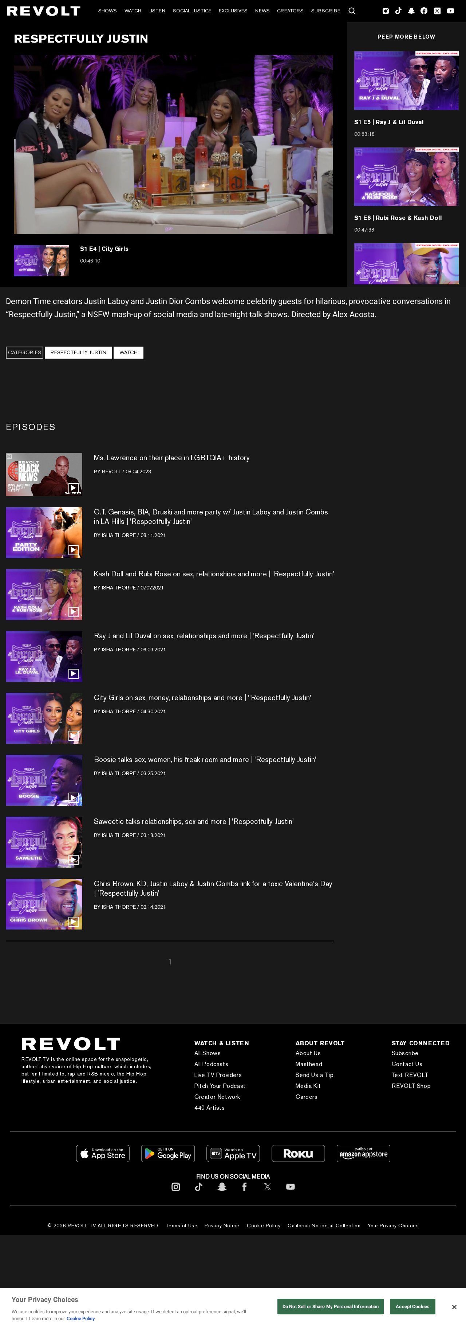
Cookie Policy (263, 1225)
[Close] (454, 1307)
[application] (173, 144)
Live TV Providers (218, 1075)
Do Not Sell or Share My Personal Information (331, 1306)
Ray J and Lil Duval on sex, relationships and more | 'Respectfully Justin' (204, 635)
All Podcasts (211, 1064)
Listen (157, 11)
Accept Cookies (413, 1306)
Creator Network (217, 1097)
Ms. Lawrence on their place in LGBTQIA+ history (172, 457)
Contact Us (407, 1064)
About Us (308, 1053)
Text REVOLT (410, 1075)
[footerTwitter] (267, 1192)
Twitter (437, 11)
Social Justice (192, 11)
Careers (306, 1097)
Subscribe (325, 11)
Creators (290, 11)
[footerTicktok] (199, 1192)
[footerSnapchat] (221, 1192)
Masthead (309, 1064)
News (262, 11)
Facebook (423, 11)
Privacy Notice (222, 1225)
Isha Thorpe (119, 535)
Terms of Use (182, 1225)
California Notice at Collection (324, 1225)
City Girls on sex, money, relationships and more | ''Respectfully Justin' (202, 697)
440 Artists (209, 1108)
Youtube (450, 12)
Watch (133, 11)
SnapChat (411, 11)
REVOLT (111, 471)
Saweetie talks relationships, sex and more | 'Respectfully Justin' (194, 821)
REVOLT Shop (411, 1086)
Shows (107, 11)
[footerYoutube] (290, 1192)
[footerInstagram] (176, 1192)
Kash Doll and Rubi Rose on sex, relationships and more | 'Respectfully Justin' (214, 574)
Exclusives (233, 11)
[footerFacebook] (244, 1192)
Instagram (386, 11)
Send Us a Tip (314, 1075)
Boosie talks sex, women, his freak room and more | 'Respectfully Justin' (205, 759)
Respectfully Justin (78, 352)
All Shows (207, 1053)
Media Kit (308, 1086)
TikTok (398, 11)
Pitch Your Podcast (220, 1086)
